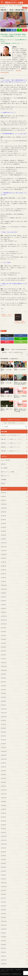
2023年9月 (3, 511)
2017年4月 (3, 647)
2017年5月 (3, 643)
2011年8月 (3, 894)
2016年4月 (3, 693)
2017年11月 (4, 620)
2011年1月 (3, 917)
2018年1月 (3, 612)
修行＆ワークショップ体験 (7, 471)
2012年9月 (3, 848)
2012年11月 (4, 840)
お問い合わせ (24, 969)
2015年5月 (3, 732)
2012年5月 (3, 863)
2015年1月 (3, 747)
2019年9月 (3, 558)
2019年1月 (3, 581)
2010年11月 (4, 925)
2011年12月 (4, 882)
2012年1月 (3, 878)
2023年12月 (4, 504)
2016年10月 (4, 670)
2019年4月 (3, 573)
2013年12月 (4, 790)
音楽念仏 (3, 483)
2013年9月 (3, 801)
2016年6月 (3, 685)
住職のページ (13, 969)
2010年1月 (3, 956)
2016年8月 (3, 678)
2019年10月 (4, 554)
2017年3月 (3, 651)
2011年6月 (3, 902)
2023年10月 (4, 508)
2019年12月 (4, 550)
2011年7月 (3, 898)
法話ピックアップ (5, 475)
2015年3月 (3, 739)
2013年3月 (3, 824)
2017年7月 (3, 635)
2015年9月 (3, 720)
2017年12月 (4, 616)
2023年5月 (3, 523)
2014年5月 (3, 770)
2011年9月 (3, 890)
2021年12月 (4, 542)
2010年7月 (3, 940)
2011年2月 (3, 913)
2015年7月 (3, 724)
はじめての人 (3, 969)
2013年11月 (4, 793)
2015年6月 (3, 728)
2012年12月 (4, 836)
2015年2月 (3, 743)
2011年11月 (4, 886)
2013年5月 (3, 817)
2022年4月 (3, 539)
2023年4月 (3, 527)
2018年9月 (3, 593)
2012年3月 (3, 871)
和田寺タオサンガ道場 (14, 2)
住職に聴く (4, 330)
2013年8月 (3, 805)
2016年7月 (3, 681)
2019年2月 (3, 577)
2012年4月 (3, 867)
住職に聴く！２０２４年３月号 (10, 435)
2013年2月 (3, 828)
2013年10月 (4, 797)
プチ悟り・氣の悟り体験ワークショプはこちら (14, 423)
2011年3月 (3, 909)
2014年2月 (3, 782)
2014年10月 (4, 759)
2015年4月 (3, 736)
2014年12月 (4, 751)
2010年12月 (4, 921)
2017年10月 (4, 624)
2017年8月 (3, 631)
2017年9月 (3, 627)
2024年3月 (3, 492)
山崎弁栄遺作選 (18, 969)
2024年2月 (3, 496)
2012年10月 (4, 844)
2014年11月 (4, 755)
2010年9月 (3, 933)
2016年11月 (4, 666)
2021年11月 (4, 546)
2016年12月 (4, 662)
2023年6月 (3, 519)
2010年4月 (3, 948)
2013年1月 (3, 832)
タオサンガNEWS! (5, 460)
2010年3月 (3, 952)
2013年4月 (3, 820)
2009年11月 (4, 960)
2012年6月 (3, 859)
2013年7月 (3, 809)
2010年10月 (4, 929)
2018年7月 (3, 596)
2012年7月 (3, 855)
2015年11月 (4, 712)
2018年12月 (4, 585)
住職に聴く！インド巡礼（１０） (11, 443)
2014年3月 (3, 778)
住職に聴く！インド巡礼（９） (10, 447)
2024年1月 (3, 500)
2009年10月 (4, 963)
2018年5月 (3, 600)
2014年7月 (3, 766)
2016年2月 (3, 701)
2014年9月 (3, 763)
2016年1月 (3, 705)
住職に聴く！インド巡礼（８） (10, 451)
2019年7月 (3, 562)
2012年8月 (3, 851)
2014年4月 (3, 774)
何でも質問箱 (4, 468)
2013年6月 (3, 813)
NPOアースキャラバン (4, 971)
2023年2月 (3, 535)
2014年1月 (3, 786)
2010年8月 (3, 936)
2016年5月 (3, 689)
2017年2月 (3, 654)
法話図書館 (3, 479)
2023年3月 (3, 531)
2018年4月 (3, 604)
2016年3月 (3, 697)
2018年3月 (3, 608)
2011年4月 (3, 905)
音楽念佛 (7, 969)
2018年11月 (4, 589)
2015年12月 (4, 708)
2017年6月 (3, 639)
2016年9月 (3, 674)
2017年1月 (3, 658)
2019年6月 (3, 566)
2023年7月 (3, 515)
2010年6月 (3, 944)
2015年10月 (4, 716)
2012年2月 (3, 875)
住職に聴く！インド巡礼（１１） (11, 439)
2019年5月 (3, 569)
